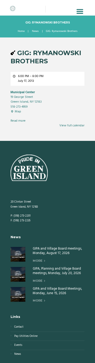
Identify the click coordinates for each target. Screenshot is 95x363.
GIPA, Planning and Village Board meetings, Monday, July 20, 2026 (57, 271)
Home (21, 31)
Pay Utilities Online (25, 336)
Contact (18, 327)
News (35, 31)
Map (16, 111)
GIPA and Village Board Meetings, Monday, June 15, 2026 (57, 291)
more (37, 260)
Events (18, 345)
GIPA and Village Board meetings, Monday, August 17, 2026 (57, 251)
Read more (18, 120)
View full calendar (71, 125)
